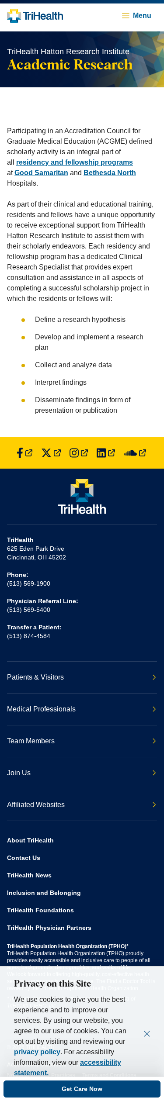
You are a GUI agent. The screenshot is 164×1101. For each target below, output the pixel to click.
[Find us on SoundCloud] (135, 453)
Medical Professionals (41, 709)
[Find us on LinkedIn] (106, 453)
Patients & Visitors (35, 677)
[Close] (147, 1034)
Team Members (31, 741)
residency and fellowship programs (74, 162)
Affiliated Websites (36, 804)
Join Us (19, 773)
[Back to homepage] (35, 16)
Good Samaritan (41, 172)
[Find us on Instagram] (78, 453)
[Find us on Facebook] (24, 453)
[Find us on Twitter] (51, 453)
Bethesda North (110, 172)
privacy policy (37, 1052)
